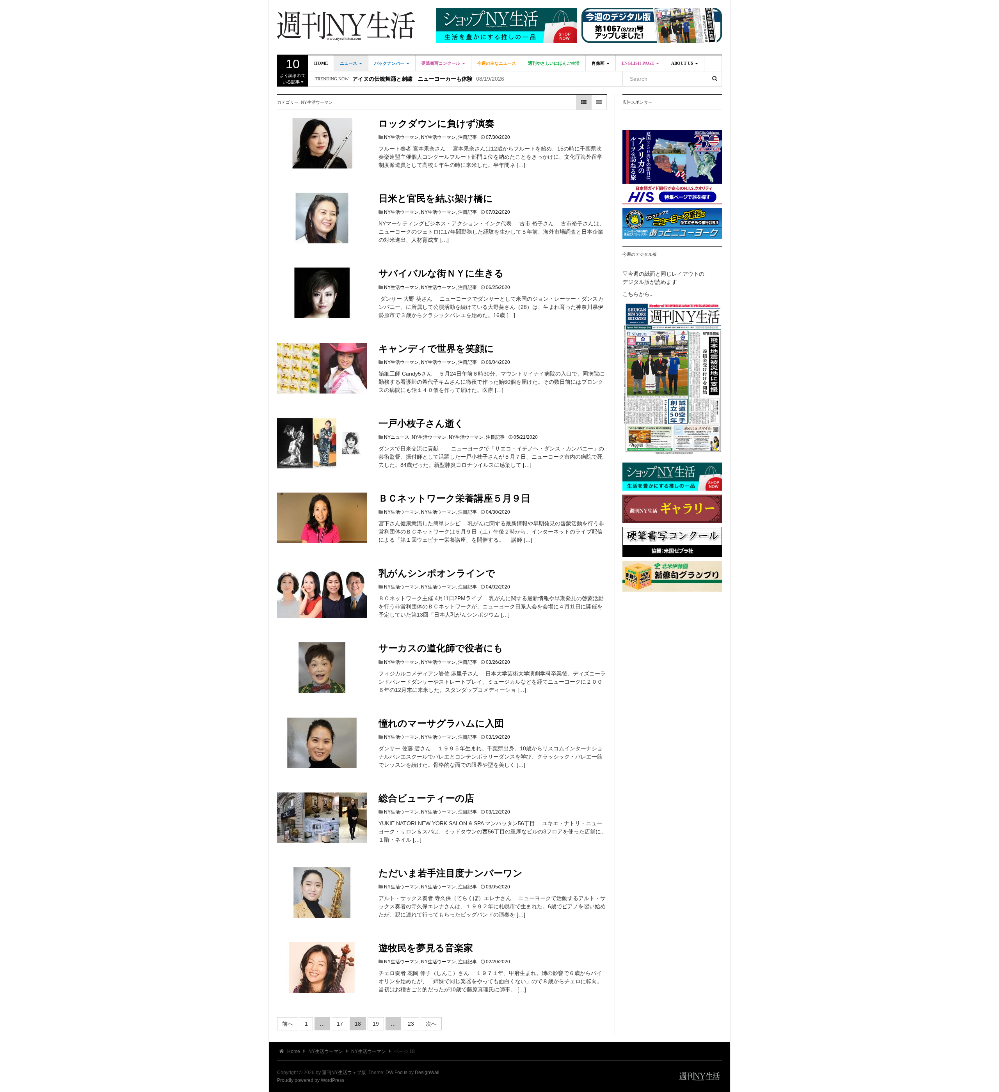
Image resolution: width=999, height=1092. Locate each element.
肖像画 (599, 63)
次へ (431, 1024)
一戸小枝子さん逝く (421, 423)
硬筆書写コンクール (441, 63)
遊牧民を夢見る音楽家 (426, 948)
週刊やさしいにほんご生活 (553, 63)
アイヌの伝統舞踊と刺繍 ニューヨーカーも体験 (412, 79)
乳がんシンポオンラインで (437, 573)
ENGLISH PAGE (638, 63)
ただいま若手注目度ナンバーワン (451, 873)
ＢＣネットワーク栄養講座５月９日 (454, 498)
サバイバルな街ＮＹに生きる (441, 273)
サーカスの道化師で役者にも (441, 648)
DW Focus (396, 1072)
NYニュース (396, 437)
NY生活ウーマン (401, 137)
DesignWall (427, 1072)
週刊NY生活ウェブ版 (344, 1072)
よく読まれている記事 (293, 70)
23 (411, 1024)
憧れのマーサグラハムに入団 (441, 723)
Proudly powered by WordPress (310, 1080)
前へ (287, 1024)
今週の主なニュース (496, 63)
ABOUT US (682, 63)
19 (376, 1024)
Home (321, 63)
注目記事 (467, 137)
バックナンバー (389, 63)
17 (340, 1024)
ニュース (349, 63)
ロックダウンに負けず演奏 (436, 124)
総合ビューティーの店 (426, 798)
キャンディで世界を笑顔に (436, 349)
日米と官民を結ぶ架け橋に (436, 198)
